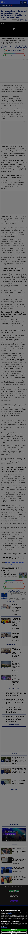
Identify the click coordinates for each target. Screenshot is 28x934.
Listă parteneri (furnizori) (4, 927)
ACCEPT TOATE (14, 929)
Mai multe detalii (10, 913)
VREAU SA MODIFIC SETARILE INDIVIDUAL (14, 931)
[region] (14, 920)
